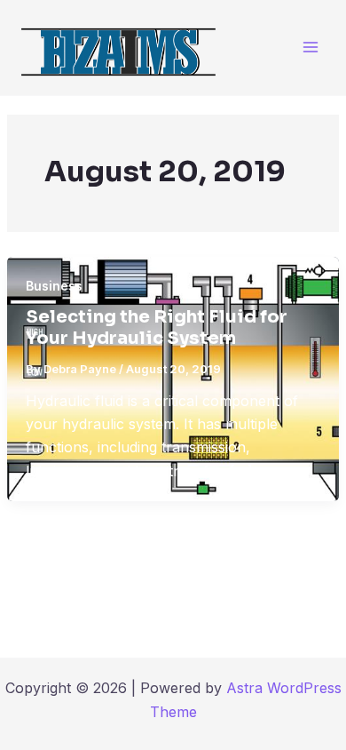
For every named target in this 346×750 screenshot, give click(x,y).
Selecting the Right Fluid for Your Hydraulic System (156, 328)
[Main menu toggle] (310, 47)
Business (54, 285)
